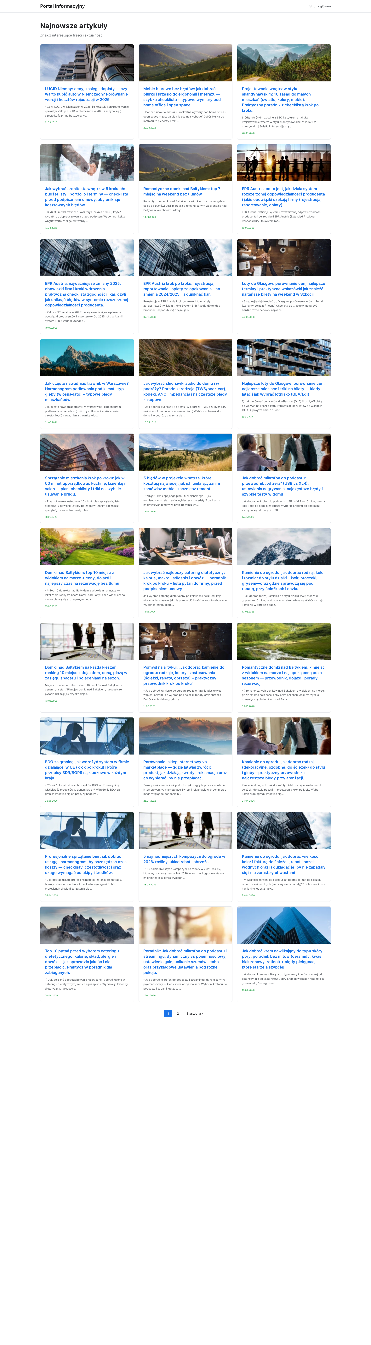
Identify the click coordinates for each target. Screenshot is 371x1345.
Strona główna (320, 6)
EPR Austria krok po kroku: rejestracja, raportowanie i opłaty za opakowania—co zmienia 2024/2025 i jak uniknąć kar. (181, 289)
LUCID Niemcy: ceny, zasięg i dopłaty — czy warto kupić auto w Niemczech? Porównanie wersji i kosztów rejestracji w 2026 (86, 94)
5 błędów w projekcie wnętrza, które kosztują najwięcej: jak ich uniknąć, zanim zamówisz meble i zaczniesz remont (181, 483)
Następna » (195, 1013)
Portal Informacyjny (62, 6)
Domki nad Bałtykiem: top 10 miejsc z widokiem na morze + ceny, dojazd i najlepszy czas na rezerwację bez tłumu (82, 578)
